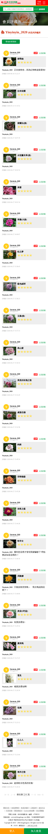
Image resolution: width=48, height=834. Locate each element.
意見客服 (9, 811)
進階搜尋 (42, 9)
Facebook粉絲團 (29, 811)
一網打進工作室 (31, 825)
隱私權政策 (18, 811)
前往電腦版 (40, 811)
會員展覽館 (15, 808)
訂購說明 (34, 808)
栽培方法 (42, 808)
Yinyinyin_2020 (15, 52)
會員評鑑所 (25, 808)
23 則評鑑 (42, 53)
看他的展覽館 (11, 42)
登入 (12, 831)
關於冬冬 (6, 808)
